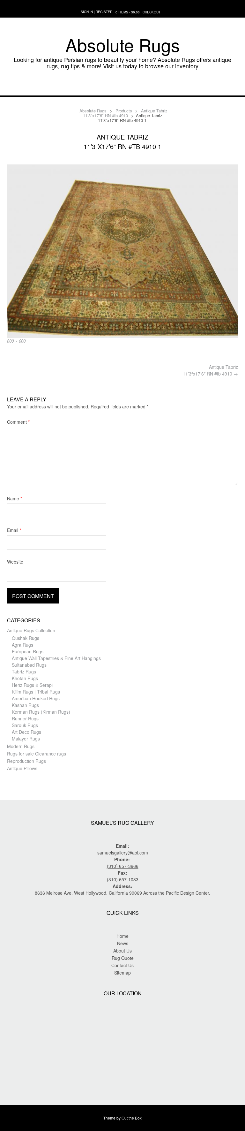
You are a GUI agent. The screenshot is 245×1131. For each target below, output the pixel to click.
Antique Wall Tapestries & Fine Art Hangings (56, 658)
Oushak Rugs (25, 638)
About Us (122, 950)
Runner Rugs (25, 718)
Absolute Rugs (122, 45)
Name (14, 498)
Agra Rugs (22, 644)
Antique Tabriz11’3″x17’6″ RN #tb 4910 (210, 370)
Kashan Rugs (25, 705)
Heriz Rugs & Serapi (32, 685)
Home (122, 936)
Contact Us (122, 965)
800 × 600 (16, 341)
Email (14, 530)
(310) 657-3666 (122, 866)
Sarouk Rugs (25, 725)
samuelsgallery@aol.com (122, 852)
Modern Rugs (20, 746)
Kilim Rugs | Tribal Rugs (36, 691)
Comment (18, 422)
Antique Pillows (22, 768)
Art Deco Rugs (26, 732)
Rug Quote (123, 958)
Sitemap (122, 972)
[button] (122, 85)
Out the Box (132, 1117)
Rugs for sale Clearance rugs (36, 753)
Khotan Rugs (25, 678)
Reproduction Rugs (26, 761)
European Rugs (27, 651)
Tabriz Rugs (24, 671)
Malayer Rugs (26, 738)
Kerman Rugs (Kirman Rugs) (41, 712)
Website (15, 561)
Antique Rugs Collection (31, 630)
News (122, 943)
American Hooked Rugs (36, 698)
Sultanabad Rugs (29, 665)
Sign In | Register (96, 12)
